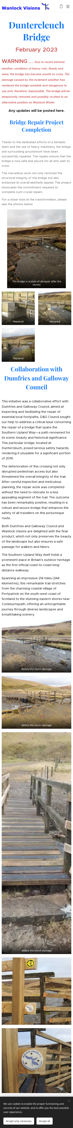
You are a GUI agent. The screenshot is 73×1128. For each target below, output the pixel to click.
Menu (68, 6)
